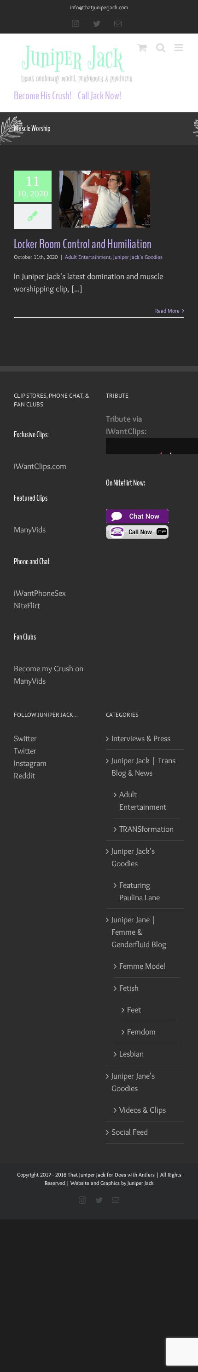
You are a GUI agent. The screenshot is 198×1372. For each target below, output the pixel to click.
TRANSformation (146, 829)
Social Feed (129, 1132)
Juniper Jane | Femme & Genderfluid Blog (138, 932)
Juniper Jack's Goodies (138, 256)
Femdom (141, 1032)
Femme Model (142, 966)
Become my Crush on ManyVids (48, 674)
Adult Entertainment (88, 256)
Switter (25, 738)
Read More (167, 310)
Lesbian (131, 1054)
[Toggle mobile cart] (142, 47)
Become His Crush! (42, 95)
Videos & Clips (142, 1110)
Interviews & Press (140, 738)
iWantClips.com (40, 466)
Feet (134, 1010)
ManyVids (30, 530)
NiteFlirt (27, 605)
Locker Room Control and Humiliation (82, 244)
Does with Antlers (135, 1174)
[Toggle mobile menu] (179, 47)
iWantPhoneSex (40, 593)
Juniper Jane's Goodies (133, 1082)
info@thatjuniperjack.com (99, 7)
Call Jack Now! (99, 95)
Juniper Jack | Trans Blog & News (143, 766)
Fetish (129, 988)
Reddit (24, 776)
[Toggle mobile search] (160, 47)
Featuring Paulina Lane (139, 891)
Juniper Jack (141, 1182)
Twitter (25, 751)
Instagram (30, 763)
